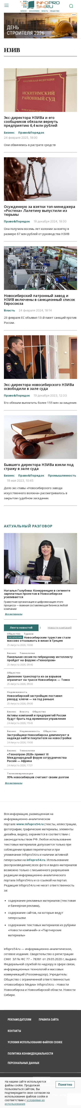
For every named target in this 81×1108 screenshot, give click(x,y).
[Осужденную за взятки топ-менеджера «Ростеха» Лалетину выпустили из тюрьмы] (40, 179)
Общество (13, 634)
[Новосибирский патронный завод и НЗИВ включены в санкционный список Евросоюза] (40, 268)
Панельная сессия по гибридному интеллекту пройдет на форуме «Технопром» (40, 658)
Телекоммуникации (20, 773)
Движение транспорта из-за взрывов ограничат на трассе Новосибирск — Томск (38, 678)
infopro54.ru (36, 860)
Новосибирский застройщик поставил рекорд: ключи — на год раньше (34, 697)
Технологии (27, 653)
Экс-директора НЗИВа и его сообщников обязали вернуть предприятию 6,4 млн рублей (31, 121)
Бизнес (9, 132)
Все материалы (13, 613)
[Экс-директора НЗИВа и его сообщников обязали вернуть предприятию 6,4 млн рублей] (40, 90)
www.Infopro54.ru (30, 824)
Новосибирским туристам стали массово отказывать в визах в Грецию (39, 639)
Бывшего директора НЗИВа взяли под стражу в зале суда (39, 466)
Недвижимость (17, 692)
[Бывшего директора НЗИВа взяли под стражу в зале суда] (40, 437)
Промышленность (62, 475)
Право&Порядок (31, 132)
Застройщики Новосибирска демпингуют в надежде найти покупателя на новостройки (39, 736)
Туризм (28, 634)
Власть (9, 310)
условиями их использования (25, 1102)
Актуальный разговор (28, 526)
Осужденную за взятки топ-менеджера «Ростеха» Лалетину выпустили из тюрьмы (39, 210)
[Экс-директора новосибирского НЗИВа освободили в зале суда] (40, 357)
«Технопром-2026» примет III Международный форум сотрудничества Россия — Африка (37, 757)
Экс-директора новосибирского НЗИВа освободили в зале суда (39, 386)
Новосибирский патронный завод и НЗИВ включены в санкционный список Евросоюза (39, 299)
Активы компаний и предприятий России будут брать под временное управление (36, 716)
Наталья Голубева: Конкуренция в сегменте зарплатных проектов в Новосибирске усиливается (37, 593)
